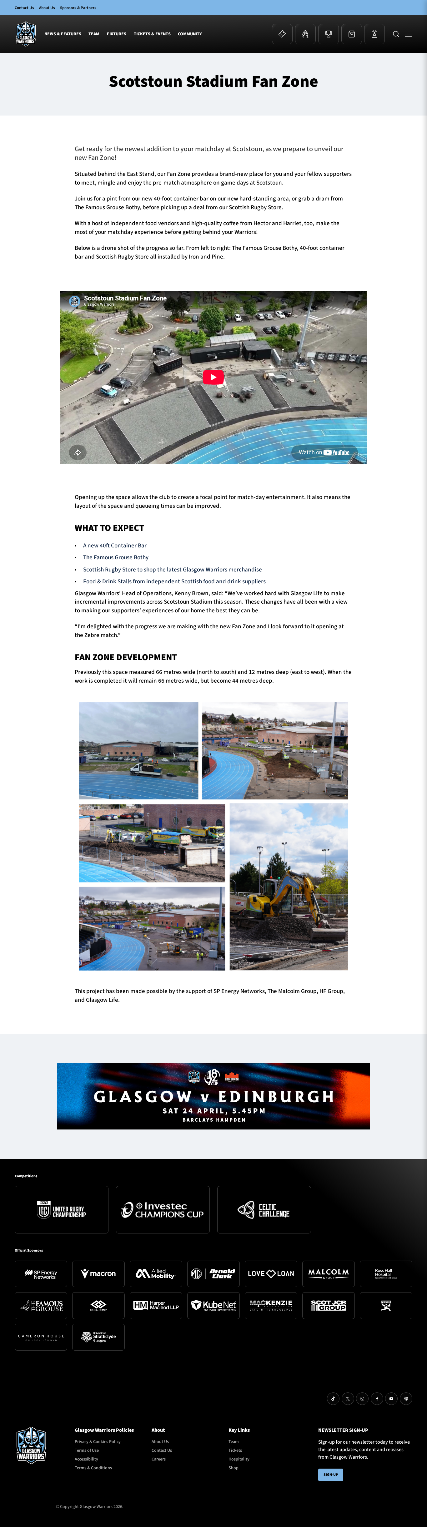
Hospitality (239, 1459)
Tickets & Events (152, 34)
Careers (159, 1459)
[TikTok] (333, 1398)
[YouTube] (391, 1398)
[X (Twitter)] (348, 1398)
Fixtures (116, 34)
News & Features (62, 34)
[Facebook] (377, 1398)
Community (190, 34)
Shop (234, 1468)
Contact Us (24, 8)
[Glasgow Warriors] (26, 34)
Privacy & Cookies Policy (98, 1442)
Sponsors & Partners (78, 8)
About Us (47, 8)
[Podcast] (406, 1398)
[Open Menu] (408, 34)
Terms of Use (87, 1450)
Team (93, 34)
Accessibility (86, 1459)
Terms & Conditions (93, 1468)
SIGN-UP (331, 1474)
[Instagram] (362, 1398)
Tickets (235, 1450)
